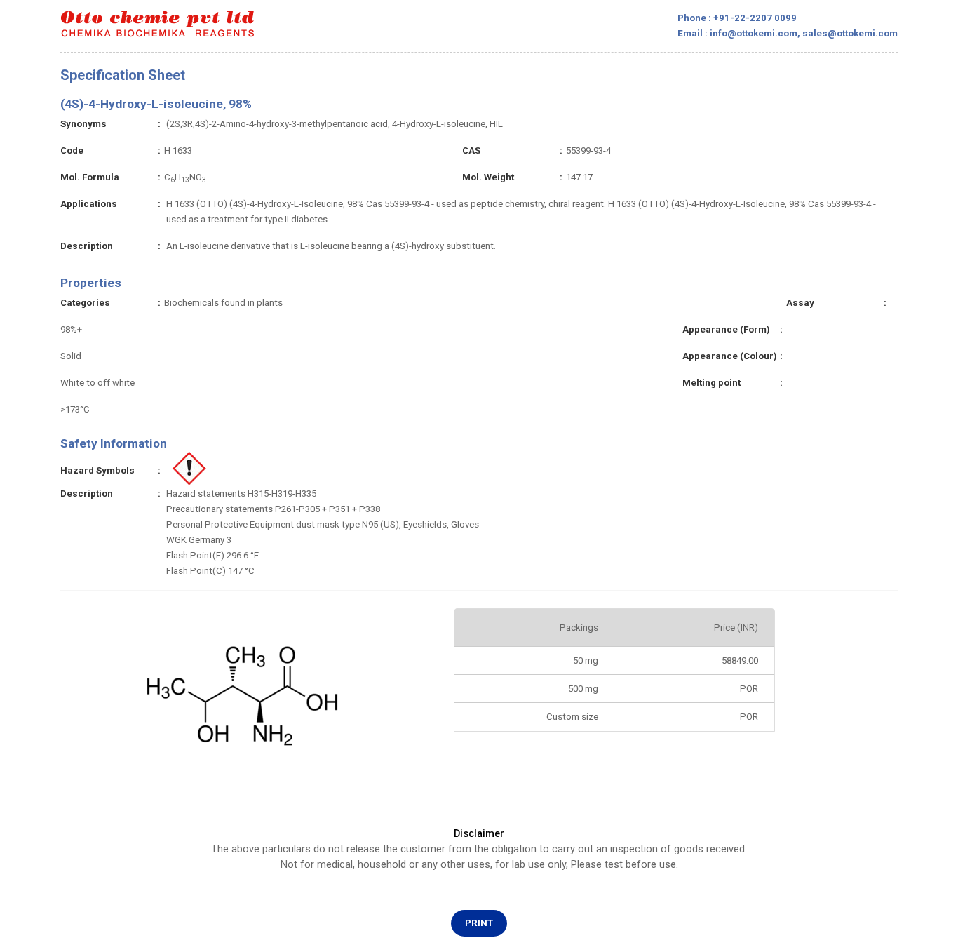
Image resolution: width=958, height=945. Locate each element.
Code (71, 150)
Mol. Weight (488, 177)
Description (86, 246)
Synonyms (83, 124)
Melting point (711, 382)
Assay (800, 302)
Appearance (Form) (726, 329)
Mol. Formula (89, 177)
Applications (88, 204)
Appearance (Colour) (729, 356)
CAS (471, 150)
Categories (85, 302)
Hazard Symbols (97, 470)
